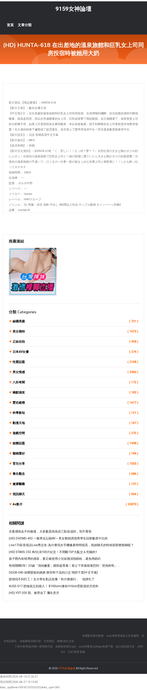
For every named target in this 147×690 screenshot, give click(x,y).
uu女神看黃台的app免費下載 (96, 646)
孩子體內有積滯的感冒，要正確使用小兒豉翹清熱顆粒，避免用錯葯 (55, 559)
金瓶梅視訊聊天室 (30, 641)
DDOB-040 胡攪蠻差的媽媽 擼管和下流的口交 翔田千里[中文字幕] (53, 572)
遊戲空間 (75, 433)
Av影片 (75, 504)
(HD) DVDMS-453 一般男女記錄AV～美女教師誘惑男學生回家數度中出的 (58, 538)
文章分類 (25, 25)
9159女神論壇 (73, 8)
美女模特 (75, 331)
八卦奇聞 (75, 382)
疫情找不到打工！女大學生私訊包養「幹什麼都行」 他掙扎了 (52, 579)
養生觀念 (75, 474)
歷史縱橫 (75, 402)
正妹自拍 (75, 341)
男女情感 (75, 372)
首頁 (10, 25)
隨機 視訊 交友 (65, 641)
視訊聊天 (75, 494)
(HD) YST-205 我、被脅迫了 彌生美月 (34, 593)
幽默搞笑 (75, 392)
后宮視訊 (49, 641)
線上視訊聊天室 (125, 646)
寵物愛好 (75, 453)
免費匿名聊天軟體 (93, 635)
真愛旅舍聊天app (65, 646)
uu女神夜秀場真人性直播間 (122, 635)
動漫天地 (75, 423)
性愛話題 (75, 362)
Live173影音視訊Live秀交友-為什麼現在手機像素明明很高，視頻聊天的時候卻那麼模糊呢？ (71, 545)
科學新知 (75, 413)
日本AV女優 (75, 352)
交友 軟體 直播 (76, 651)
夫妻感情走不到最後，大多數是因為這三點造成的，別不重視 (50, 531)
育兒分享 (75, 463)
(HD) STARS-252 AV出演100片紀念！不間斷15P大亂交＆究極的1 (53, 552)
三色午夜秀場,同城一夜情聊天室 (34, 646)
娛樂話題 (75, 443)
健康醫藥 (75, 484)
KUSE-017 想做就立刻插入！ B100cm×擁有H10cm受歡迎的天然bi (53, 586)
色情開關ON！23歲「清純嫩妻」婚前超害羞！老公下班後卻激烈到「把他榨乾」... (64, 565)
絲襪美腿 (75, 321)
